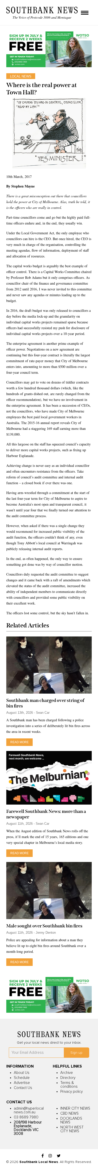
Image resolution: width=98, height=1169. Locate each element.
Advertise (22, 1083)
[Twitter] (59, 1156)
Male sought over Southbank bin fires (44, 926)
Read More (19, 742)
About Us (21, 1073)
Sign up (76, 1052)
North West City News (72, 1129)
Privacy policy (71, 1091)
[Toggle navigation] (85, 13)
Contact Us (23, 1088)
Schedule (22, 1078)
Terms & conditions (69, 1084)
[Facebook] (42, 1156)
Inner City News (75, 1108)
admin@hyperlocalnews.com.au (29, 1110)
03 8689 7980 (26, 1117)
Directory (67, 1078)
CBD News (69, 1113)
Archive (66, 1073)
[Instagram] (50, 1156)
